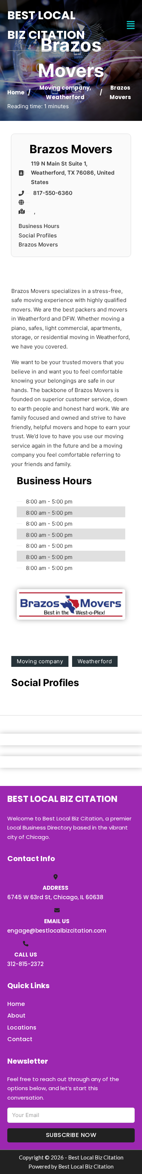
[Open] (131, 25)
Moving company (64, 87)
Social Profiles (38, 235)
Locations (21, 1027)
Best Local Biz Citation (46, 25)
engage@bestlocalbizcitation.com (56, 930)
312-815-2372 (25, 964)
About (16, 1015)
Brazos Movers (38, 244)
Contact (19, 1039)
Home (15, 92)
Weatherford (65, 97)
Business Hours (39, 226)
